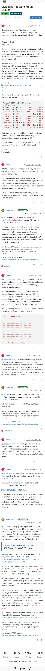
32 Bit (39, 566)
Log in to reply (36, 17)
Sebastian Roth (11, 210)
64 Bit (31, 566)
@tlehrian (5, 217)
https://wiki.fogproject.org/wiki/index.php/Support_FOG (20, 260)
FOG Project (32, 661)
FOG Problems (16, 13)
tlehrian (9, 26)
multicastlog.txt (7, 478)
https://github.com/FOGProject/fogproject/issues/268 (22, 617)
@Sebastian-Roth (8, 279)
